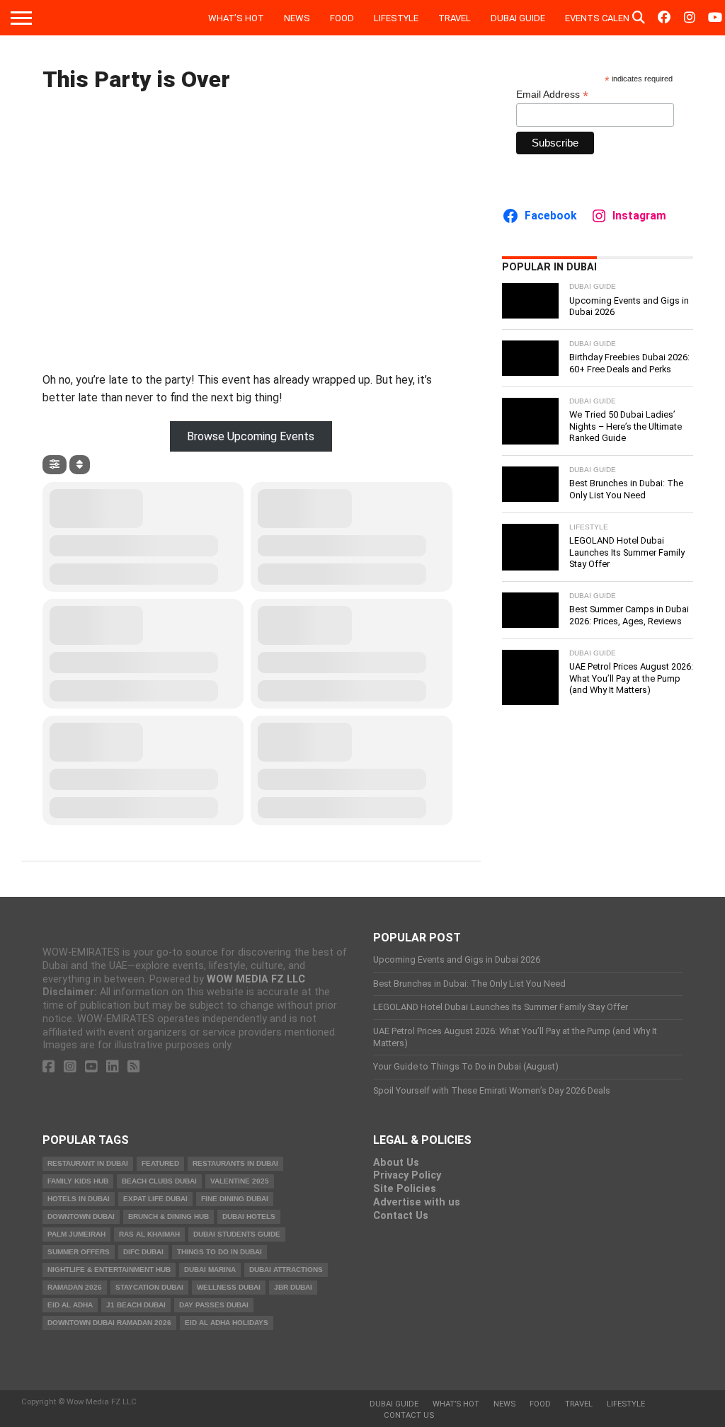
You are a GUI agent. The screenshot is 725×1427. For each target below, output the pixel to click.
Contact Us (400, 1216)
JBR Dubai (293, 1287)
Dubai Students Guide (236, 1234)
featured (160, 1163)
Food (342, 18)
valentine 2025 (239, 1181)
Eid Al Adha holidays (226, 1322)
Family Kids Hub (77, 1181)
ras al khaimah (149, 1234)
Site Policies (404, 1189)
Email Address (552, 94)
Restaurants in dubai (235, 1163)
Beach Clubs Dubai (159, 1181)
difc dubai (143, 1252)
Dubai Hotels (248, 1216)
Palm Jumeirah (76, 1234)
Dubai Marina (210, 1269)
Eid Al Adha (70, 1305)
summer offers (78, 1252)
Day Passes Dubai (214, 1305)
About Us (396, 1163)
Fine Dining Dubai (234, 1199)
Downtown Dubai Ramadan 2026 (109, 1322)
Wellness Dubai (229, 1287)
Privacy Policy (407, 1175)
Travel (454, 18)
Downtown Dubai (81, 1216)
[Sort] (79, 464)
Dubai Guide (518, 18)
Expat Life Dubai (155, 1199)
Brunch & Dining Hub (168, 1216)
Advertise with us (416, 1202)
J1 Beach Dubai (136, 1305)
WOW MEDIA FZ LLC (256, 979)
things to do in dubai (219, 1252)
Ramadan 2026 (74, 1287)
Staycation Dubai (149, 1287)
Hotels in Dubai (78, 1199)
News (297, 18)
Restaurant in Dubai (87, 1163)
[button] (251, 436)
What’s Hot (236, 18)
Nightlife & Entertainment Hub (109, 1269)
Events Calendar (606, 18)
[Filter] (54, 464)
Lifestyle (396, 18)
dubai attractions (286, 1269)
